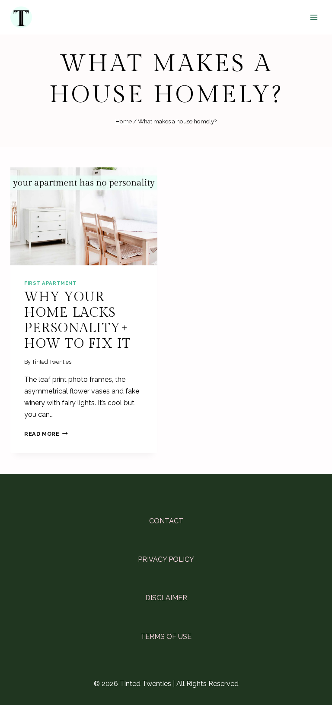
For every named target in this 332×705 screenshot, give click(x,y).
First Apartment (50, 283)
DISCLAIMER (166, 598)
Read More (46, 434)
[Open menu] (314, 17)
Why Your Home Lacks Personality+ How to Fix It (77, 321)
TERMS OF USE (166, 637)
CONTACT (166, 521)
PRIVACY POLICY (166, 559)
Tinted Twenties (51, 362)
